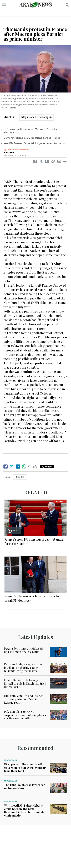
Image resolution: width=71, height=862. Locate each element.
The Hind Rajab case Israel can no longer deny (24, 786)
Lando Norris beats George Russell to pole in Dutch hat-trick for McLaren (25, 683)
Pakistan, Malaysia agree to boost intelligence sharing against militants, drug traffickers (25, 667)
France (20, 477)
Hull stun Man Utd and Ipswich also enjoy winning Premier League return (23, 699)
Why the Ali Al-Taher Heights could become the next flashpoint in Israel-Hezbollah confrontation (24, 810)
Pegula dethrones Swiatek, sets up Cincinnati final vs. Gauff (23, 650)
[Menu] (4, 5)
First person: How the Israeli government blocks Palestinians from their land (25, 767)
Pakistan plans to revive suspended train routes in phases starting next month (25, 715)
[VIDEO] (35, 517)
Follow (48, 466)
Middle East (10, 760)
